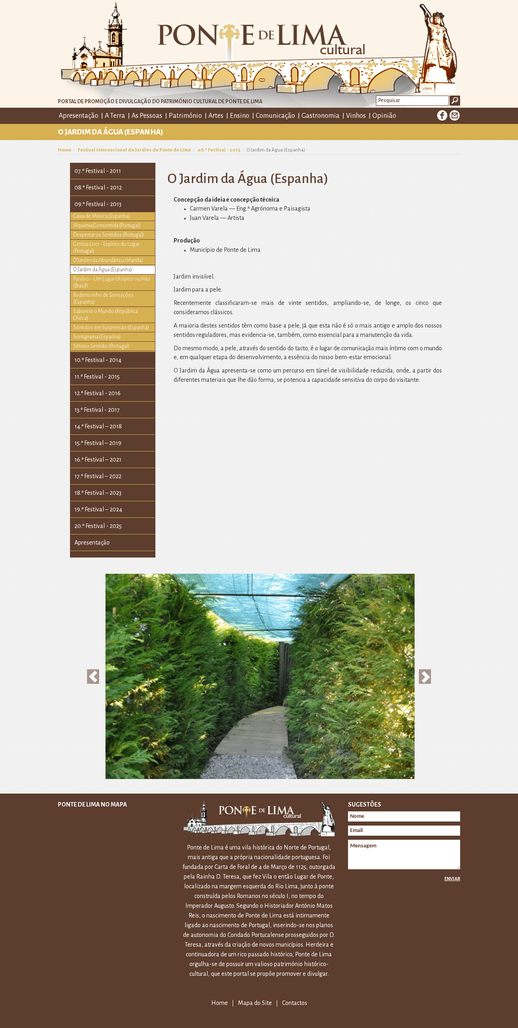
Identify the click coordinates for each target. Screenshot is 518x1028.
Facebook (442, 115)
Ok (455, 101)
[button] (93, 676)
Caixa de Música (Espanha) (101, 216)
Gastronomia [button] (320, 115)
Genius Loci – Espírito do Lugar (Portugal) (106, 247)
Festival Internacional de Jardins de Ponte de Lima (134, 150)
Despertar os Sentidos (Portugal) (108, 235)
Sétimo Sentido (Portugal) (101, 346)
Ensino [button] (239, 115)
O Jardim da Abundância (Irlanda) (108, 260)
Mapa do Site (255, 1003)
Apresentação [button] (78, 115)
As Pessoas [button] (147, 115)
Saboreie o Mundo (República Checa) (105, 315)
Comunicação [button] (275, 115)
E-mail (454, 115)
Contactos (294, 1003)
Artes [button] (215, 115)
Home (64, 150)
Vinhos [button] (356, 115)
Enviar (452, 878)
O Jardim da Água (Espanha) (102, 269)
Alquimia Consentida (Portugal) (106, 225)
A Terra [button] (115, 115)
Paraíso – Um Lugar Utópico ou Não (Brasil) (112, 282)
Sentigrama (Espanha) (97, 337)
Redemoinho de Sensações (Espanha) (103, 298)
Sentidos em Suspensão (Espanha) (111, 327)
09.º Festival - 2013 (218, 150)
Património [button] (185, 115)
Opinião (384, 115)
